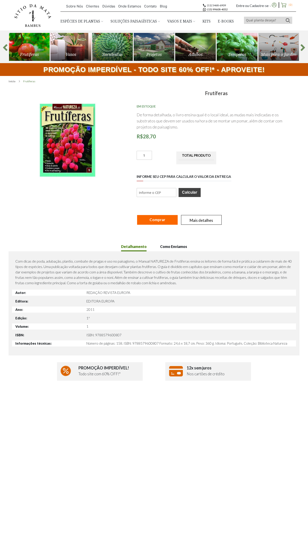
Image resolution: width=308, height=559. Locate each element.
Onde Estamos (129, 6)
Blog (163, 6)
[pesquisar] (287, 20)
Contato (150, 6)
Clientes (92, 6)
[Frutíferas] (29, 47)
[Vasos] (71, 47)
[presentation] (5, 47)
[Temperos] (237, 47)
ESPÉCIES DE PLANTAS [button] (80, 21)
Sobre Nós (74, 6)
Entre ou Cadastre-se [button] (252, 5)
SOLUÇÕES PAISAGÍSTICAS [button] (134, 21)
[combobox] (264, 20)
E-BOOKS (226, 21)
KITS (206, 21)
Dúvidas (108, 6)
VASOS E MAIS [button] (180, 21)
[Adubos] (195, 47)
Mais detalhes (201, 220)
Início (12, 81)
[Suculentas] (112, 47)
